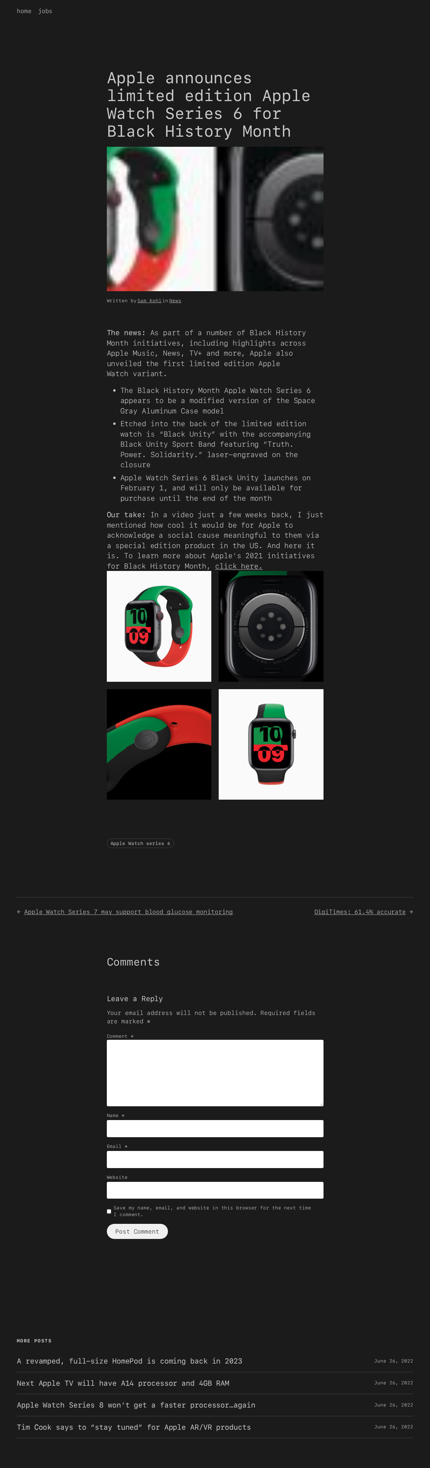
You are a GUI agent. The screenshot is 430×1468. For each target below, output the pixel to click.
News (175, 300)
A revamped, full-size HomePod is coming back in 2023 (129, 1361)
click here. (239, 566)
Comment (120, 1036)
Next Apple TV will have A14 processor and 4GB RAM (123, 1383)
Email (117, 1146)
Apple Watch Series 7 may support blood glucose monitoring (128, 911)
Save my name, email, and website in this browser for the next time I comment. (212, 1211)
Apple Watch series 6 (140, 843)
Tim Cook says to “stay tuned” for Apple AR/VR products (134, 1427)
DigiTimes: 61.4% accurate (360, 911)
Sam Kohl (149, 300)
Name (116, 1115)
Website (117, 1177)
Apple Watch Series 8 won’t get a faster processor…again (136, 1405)
